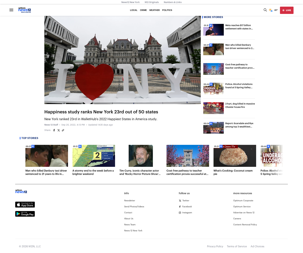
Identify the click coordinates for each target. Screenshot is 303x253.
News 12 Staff (51, 125)
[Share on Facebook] (54, 130)
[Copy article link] (63, 130)
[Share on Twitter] (58, 130)
